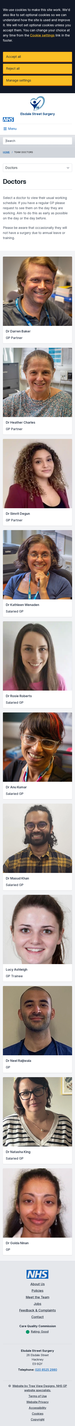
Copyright (37, 1419)
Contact (37, 1317)
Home (6, 152)
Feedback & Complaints (37, 1310)
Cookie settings (42, 35)
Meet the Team (37, 1297)
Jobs (37, 1304)
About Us (37, 1284)
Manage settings (18, 80)
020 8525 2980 (46, 1369)
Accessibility (37, 1408)
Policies (38, 1291)
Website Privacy (37, 1402)
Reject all (13, 68)
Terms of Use (37, 1396)
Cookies (37, 1413)
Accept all (13, 57)
